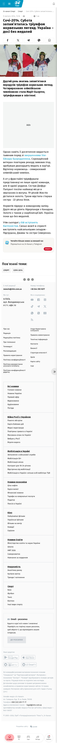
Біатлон (11, 601)
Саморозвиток (14, 554)
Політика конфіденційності (14, 360)
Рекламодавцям (9, 351)
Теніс (10, 597)
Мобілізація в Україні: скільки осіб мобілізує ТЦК (29, 473)
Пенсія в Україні (15, 503)
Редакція (6, 333)
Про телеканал (9, 342)
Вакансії (33, 348)
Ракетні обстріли (15, 420)
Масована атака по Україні (19, 435)
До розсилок (17, 640)
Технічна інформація (38, 339)
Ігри (32, 366)
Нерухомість (14, 566)
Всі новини (13, 386)
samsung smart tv (29, 664)
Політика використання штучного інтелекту (13, 365)
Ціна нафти (12, 485)
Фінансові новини (15, 493)
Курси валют (13, 489)
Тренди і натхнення (16, 577)
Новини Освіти (15, 539)
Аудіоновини (13, 404)
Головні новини (14, 390)
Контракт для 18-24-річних (19, 466)
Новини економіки (17, 482)
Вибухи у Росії (14, 439)
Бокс (10, 590)
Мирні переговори (16, 428)
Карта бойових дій (16, 424)
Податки (11, 500)
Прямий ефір (13, 397)
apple (29, 657)
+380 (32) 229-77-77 (18, 702)
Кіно (10, 512)
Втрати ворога (14, 442)
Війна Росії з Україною (19, 417)
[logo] (17, 4)
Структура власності (38, 353)
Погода (11, 408)
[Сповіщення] (54, 3)
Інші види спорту (15, 604)
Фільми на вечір (15, 523)
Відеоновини (13, 401)
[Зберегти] (49, 40)
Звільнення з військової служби (22, 455)
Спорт (20, 11)
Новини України (15, 393)
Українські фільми (15, 519)
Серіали (11, 530)
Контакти (34, 344)
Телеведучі (7, 346)
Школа (10, 547)
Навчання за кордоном (18, 557)
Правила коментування (40, 335)
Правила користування (12, 355)
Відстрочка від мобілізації (19, 469)
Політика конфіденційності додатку (14, 371)
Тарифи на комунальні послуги (21, 496)
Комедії (11, 527)
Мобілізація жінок (15, 462)
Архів (32, 357)
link (32, 299)
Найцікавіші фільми (16, 516)
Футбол (11, 593)
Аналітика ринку (15, 570)
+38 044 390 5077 (37, 289)
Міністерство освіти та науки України (24, 543)
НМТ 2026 (12, 550)
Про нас (6, 329)
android (11, 657)
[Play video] (28, 60)
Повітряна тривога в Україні (20, 431)
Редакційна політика (11, 338)
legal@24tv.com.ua (34, 705)
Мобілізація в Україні (19, 451)
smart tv (11, 664)
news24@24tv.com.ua (12, 289)
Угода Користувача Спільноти (38, 330)
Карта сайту (35, 361)
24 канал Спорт (9, 11)
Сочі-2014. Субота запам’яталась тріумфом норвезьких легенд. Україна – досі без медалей (39, 11)
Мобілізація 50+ (14, 458)
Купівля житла (14, 574)
